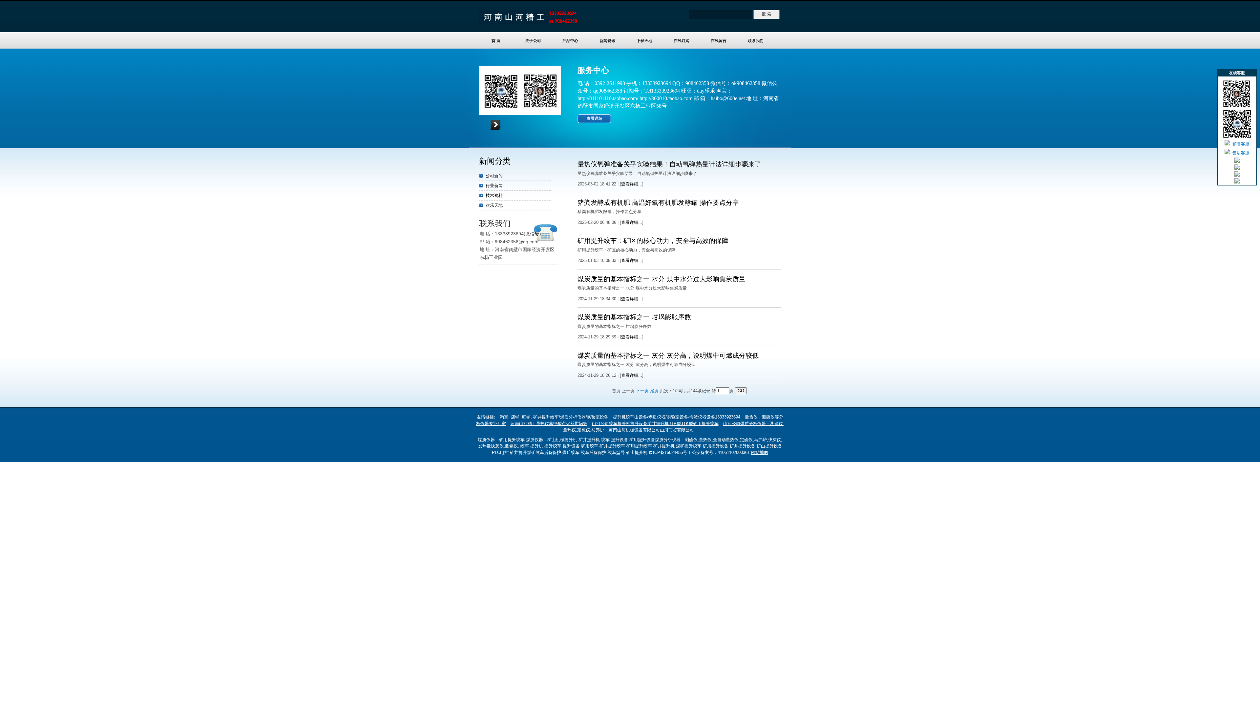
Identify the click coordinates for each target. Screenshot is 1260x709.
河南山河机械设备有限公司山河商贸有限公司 (651, 429)
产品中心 (570, 40)
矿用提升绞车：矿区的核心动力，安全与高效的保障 (653, 240)
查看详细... (631, 184)
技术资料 (494, 195)
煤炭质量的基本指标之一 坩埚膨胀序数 (634, 317)
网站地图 (759, 452)
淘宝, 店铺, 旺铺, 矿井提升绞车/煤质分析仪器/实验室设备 (554, 417)
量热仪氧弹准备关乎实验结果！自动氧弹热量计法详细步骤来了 (669, 164)
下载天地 (644, 40)
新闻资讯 (607, 40)
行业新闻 (494, 185)
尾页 (654, 390)
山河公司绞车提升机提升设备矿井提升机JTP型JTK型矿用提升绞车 (655, 423)
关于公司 (533, 40)
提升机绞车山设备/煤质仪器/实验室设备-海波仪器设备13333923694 (676, 417)
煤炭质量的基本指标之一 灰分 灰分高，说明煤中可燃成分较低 (668, 355)
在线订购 (681, 40)
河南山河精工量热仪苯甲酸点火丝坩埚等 (549, 423)
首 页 (496, 40)
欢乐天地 (494, 205)
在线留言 (718, 40)
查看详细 (594, 118)
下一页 (642, 390)
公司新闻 (494, 175)
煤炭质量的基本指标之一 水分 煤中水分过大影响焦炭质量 (662, 279)
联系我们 (756, 40)
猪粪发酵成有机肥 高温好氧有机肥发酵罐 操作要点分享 (658, 202)
